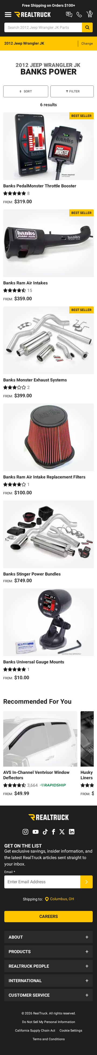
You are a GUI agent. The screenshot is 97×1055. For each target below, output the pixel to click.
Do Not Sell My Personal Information (48, 1022)
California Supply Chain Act (35, 1030)
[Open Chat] (69, 14)
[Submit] (86, 881)
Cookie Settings (71, 1030)
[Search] (87, 27)
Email (9, 872)
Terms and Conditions (49, 1039)
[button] (48, 937)
